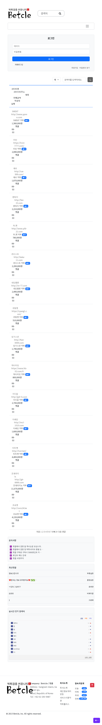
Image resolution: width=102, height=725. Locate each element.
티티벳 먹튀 (20, 453)
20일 (86, 618)
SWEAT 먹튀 (20, 120)
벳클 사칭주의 (18, 558)
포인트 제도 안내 (19, 555)
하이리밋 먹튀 (21, 374)
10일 (81, 618)
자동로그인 (19, 64)
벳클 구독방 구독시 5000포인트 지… (27, 552)
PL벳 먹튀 (19, 234)
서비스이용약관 (65, 699)
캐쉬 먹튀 (19, 177)
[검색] (60, 13)
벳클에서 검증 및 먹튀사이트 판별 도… (28, 549)
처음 (38, 531)
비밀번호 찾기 (84, 67)
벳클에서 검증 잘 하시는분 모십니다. (27, 546)
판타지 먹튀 (20, 205)
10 (56, 531)
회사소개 (63, 687)
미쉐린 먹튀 (20, 428)
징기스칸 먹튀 (21, 345)
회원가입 (75, 67)
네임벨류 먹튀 (21, 288)
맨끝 (64, 531)
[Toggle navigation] (87, 26)
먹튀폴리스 (64, 704)
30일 (90, 618)
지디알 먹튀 (20, 399)
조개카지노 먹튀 (22, 485)
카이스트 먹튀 (21, 262)
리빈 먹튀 (19, 148)
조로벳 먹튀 (20, 514)
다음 (60, 531)
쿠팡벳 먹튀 (20, 317)
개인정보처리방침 (65, 693)
